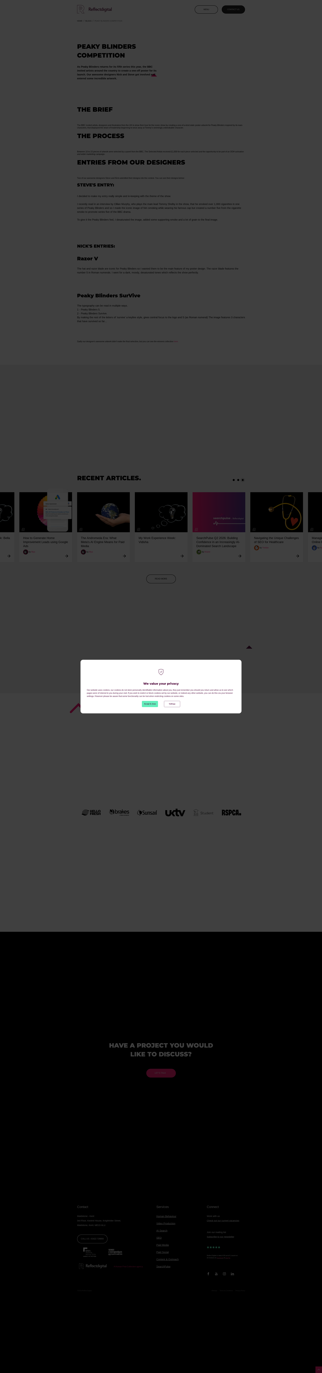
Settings (172, 704)
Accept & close (150, 704)
